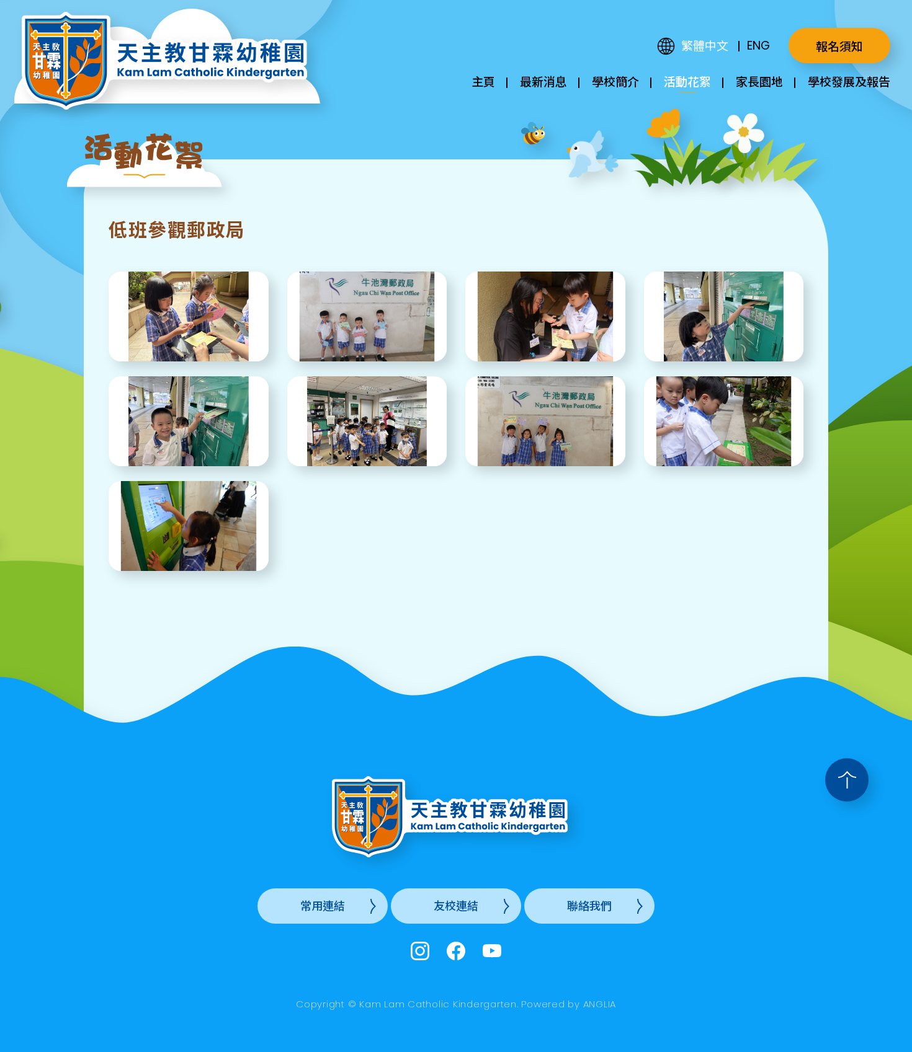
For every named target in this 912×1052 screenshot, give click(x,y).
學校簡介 (615, 82)
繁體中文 (704, 46)
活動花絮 (687, 82)
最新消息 (543, 82)
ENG (758, 45)
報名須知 (839, 46)
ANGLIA (600, 1003)
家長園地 (759, 82)
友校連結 (456, 906)
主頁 (483, 82)
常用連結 (322, 906)
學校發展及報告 (849, 82)
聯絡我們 (589, 906)
